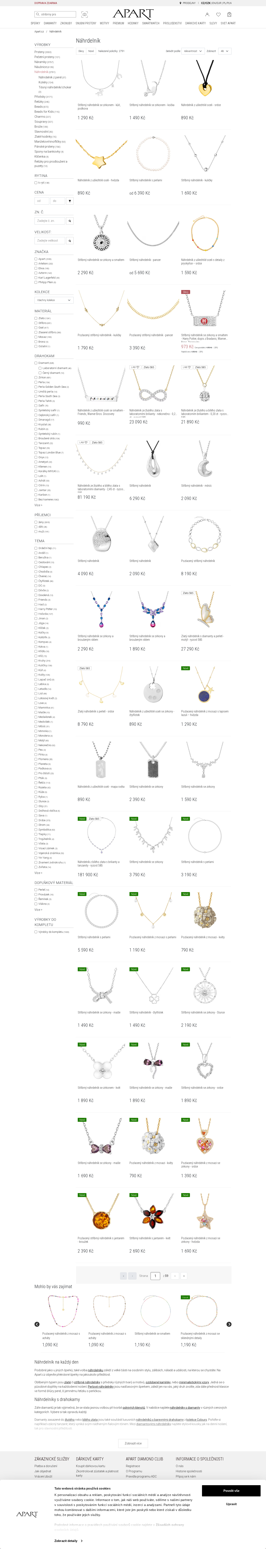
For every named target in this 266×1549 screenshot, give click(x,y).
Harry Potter (47, 609)
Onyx (43, 457)
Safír (43, 405)
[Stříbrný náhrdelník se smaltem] (156, 1311)
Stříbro (44, 323)
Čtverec (44, 576)
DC (41, 585)
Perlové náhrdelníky (101, 1386)
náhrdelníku (95, 1370)
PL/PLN (227, 3)
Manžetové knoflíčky (50, 141)
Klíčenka (41, 156)
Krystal (44, 424)
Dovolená (45, 595)
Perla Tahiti (46, 400)
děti (42, 526)
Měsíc (43, 726)
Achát (43, 480)
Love (42, 703)
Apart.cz (39, 31)
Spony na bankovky (49, 151)
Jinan (43, 618)
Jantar (44, 490)
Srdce (44, 820)
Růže (42, 792)
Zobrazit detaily (65, 1541)
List (42, 693)
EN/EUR (216, 3)
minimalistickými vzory (194, 1382)
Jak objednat (42, 1471)
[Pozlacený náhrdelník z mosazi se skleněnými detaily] (202, 1311)
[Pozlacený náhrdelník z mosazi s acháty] (63, 1311)
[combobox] (54, 300)
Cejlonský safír (48, 415)
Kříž (42, 656)
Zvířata (44, 867)
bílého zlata (90, 1419)
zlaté (67, 1382)
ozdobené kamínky (158, 1382)
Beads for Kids (47, 111)
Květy (44, 674)
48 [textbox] (222, 51)
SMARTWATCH (150, 23)
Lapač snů (46, 679)
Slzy (42, 806)
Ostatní (44, 346)
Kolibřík (44, 637)
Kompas (44, 641)
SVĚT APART (228, 23)
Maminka (46, 707)
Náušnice (44, 67)
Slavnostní (43, 131)
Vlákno (43, 903)
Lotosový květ (47, 698)
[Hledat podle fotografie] (84, 14)
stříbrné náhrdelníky (87, 1382)
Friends (44, 599)
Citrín (43, 485)
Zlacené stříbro (49, 332)
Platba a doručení (45, 1466)
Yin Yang (45, 857)
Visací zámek (47, 848)
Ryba (43, 796)
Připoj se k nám (186, 1476)
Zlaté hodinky (45, 136)
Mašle (44, 712)
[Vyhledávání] (70, 201)
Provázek (45, 894)
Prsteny (43, 52)
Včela (43, 843)
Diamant (46, 362)
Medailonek (46, 716)
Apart (44, 258)
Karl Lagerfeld (48, 277)
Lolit (42, 476)
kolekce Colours (196, 1419)
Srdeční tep (47, 548)
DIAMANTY (50, 23)
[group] (64, 1324)
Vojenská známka (51, 853)
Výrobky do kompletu (53, 931)
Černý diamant (53, 372)
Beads (41, 106)
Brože (41, 126)
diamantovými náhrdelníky (153, 1424)
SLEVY (213, 23)
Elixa (43, 268)
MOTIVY (104, 23)
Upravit (231, 1504)
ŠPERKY (35, 23)
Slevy (81, 51)
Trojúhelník (46, 839)
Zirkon (44, 377)
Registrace (133, 1466)
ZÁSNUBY (66, 23)
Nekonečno (46, 745)
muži (43, 531)
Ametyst (45, 461)
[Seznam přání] (218, 14)
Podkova (45, 768)
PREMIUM (118, 23)
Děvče (43, 590)
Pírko (42, 754)
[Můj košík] (229, 14)
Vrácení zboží (43, 1476)
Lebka (43, 684)
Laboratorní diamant (57, 368)
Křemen (44, 466)
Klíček (43, 627)
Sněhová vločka (49, 810)
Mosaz (45, 336)
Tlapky (44, 834)
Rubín (43, 429)
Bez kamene (48, 499)
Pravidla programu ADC (141, 1476)
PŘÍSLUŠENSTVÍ (172, 23)
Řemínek (44, 899)
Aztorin (45, 272)
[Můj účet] (207, 14)
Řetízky (41, 101)
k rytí (43, 182)
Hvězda (45, 613)
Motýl (43, 740)
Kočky (43, 632)
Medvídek (45, 721)
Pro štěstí (46, 773)
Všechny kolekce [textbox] (46, 300)
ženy (44, 522)
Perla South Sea (49, 396)
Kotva (43, 646)
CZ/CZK (205, 3)
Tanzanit (45, 443)
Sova (42, 815)
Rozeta (44, 787)
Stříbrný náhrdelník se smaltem (152, 1333)
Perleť (43, 889)
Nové (91, 51)
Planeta (44, 763)
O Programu (134, 1471)
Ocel (43, 327)
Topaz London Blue (50, 452)
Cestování (46, 562)
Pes (42, 749)
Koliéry (46, 82)
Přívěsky (43, 96)
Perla (44, 382)
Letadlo (44, 688)
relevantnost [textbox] (190, 51)
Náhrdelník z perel (52, 77)
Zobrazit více (133, 1443)
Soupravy (43, 121)
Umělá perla (47, 391)
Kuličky (45, 665)
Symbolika (46, 829)
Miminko (44, 731)
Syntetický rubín (49, 433)
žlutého (70, 1419)
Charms (42, 116)
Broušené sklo (49, 438)
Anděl (43, 552)
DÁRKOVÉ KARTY (195, 23)
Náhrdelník (44, 72)
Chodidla (45, 571)
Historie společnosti (189, 1471)
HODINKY (133, 23)
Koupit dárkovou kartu (90, 1466)
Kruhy (44, 660)
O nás (179, 1466)
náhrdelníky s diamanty (185, 1407)
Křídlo (43, 651)
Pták (42, 778)
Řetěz (44, 782)
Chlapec (44, 566)
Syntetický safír (48, 410)
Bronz (43, 341)
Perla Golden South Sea (53, 386)
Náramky (44, 62)
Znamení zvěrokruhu (52, 862)
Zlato (44, 318)
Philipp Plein (47, 282)
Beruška (44, 557)
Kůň (42, 670)
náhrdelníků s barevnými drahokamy (160, 1419)
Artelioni (45, 263)
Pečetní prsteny (47, 57)
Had (42, 604)
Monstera (45, 735)
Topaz (44, 447)
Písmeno (45, 759)
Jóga (43, 623)
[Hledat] (37, 14)
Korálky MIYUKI (48, 471)
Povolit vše (231, 1490)
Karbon (44, 494)
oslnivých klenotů (134, 1407)
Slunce (43, 801)
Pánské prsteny (47, 146)
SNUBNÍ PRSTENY (86, 23)
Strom (43, 824)
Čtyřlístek (45, 581)
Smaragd (46, 419)
